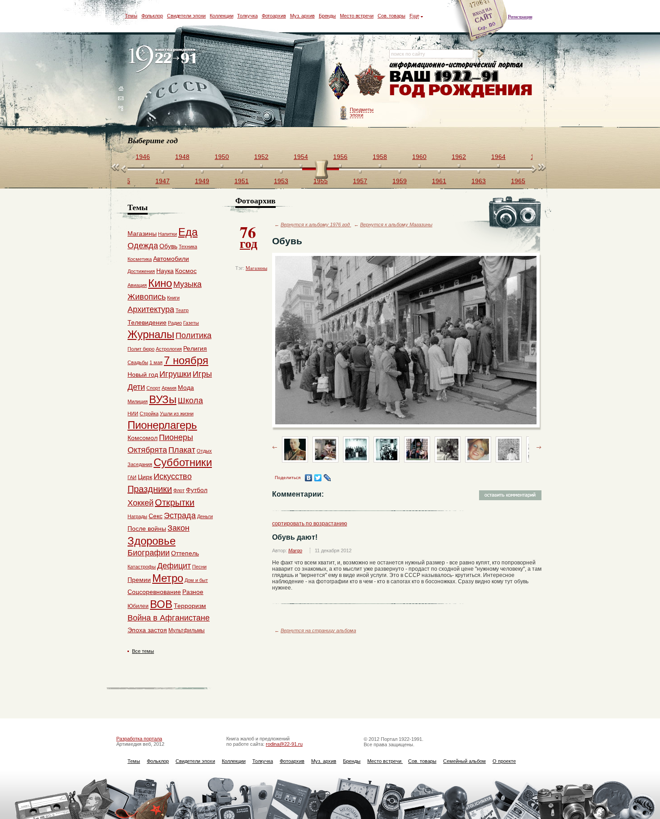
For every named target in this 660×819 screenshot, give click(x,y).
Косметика (140, 259)
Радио (175, 323)
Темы (131, 15)
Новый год (143, 374)
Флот (179, 490)
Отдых (204, 451)
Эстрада (180, 515)
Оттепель (185, 553)
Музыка (187, 284)
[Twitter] (318, 478)
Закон (178, 528)
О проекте (504, 761)
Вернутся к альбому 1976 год (316, 224)
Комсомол (143, 437)
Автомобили (171, 258)
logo (164, 59)
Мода (186, 387)
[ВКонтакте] (308, 478)
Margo (295, 550)
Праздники (150, 489)
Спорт (153, 388)
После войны (147, 528)
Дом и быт (196, 580)
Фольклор (152, 15)
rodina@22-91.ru (284, 744)
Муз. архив (302, 15)
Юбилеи (138, 606)
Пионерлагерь (162, 425)
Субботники (183, 462)
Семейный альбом (464, 761)
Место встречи (357, 15)
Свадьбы (138, 362)
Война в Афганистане (169, 617)
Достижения (141, 271)
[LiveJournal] (327, 478)
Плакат (181, 449)
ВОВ (161, 604)
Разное (192, 591)
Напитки (167, 234)
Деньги (205, 516)
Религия (195, 348)
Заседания (140, 464)
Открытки (174, 502)
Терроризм (190, 605)
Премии (139, 579)
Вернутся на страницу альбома (318, 630)
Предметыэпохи (362, 112)
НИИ (133, 413)
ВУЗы (162, 399)
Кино (160, 283)
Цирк (145, 476)
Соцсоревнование (154, 591)
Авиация (137, 285)
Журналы (151, 334)
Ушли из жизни (177, 413)
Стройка (149, 413)
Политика (193, 335)
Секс (156, 516)
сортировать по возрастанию (309, 523)
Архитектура (151, 309)
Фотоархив (274, 15)
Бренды (327, 15)
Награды (137, 516)
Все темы (143, 651)
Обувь (168, 246)
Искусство (173, 476)
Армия (169, 388)
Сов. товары (391, 15)
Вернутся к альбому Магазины (396, 224)
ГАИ (132, 477)
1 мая (156, 362)
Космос (186, 270)
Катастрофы (142, 566)
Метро (167, 578)
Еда (188, 232)
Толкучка (247, 15)
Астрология (169, 349)
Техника (188, 246)
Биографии (149, 552)
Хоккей (141, 502)
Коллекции (221, 15)
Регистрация (520, 16)
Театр (182, 310)
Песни (199, 566)
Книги (173, 297)
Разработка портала (139, 738)
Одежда (143, 245)
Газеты (191, 323)
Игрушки (175, 374)
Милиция (138, 401)
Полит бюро (141, 349)
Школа (190, 400)
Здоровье (152, 541)
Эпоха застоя (147, 630)
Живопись (147, 296)
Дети (136, 387)
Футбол (196, 489)
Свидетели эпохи (186, 15)
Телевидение (147, 322)
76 (248, 236)
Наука (165, 270)
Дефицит (174, 565)
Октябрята (147, 449)
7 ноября (186, 360)
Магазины (256, 268)
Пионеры (176, 437)
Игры (202, 374)
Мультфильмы (186, 630)
